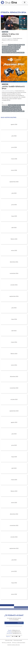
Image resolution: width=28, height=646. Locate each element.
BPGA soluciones (16, 47)
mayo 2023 (14, 456)
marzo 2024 (14, 342)
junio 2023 (14, 445)
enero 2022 (14, 594)
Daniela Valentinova (17, 38)
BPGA (23, 44)
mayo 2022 (14, 582)
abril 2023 (14, 468)
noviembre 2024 (14, 273)
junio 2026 (14, 147)
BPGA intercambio (16, 46)
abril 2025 (14, 227)
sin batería (15, 52)
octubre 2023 (14, 399)
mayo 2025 (14, 216)
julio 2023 (14, 433)
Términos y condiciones (6, 642)
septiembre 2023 (14, 411)
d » (2, 42)
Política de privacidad (17, 640)
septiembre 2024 (14, 296)
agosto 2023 (14, 422)
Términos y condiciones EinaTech (18, 642)
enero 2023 (14, 502)
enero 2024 (14, 365)
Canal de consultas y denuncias (13, 644)
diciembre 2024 (14, 262)
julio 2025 (14, 193)
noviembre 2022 (14, 525)
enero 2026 (14, 170)
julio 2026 (14, 136)
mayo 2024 (14, 319)
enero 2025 (14, 250)
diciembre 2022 (14, 514)
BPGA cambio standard (7, 46)
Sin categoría (5, 31)
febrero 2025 (14, 239)
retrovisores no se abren (7, 52)
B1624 (10, 44)
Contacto (20, 622)
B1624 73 (19, 44)
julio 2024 (14, 307)
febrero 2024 (14, 353)
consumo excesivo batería (7, 49)
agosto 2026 (14, 124)
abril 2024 (14, 330)
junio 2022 (14, 571)
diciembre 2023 (14, 376)
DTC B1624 (16, 49)
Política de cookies (8, 640)
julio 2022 (14, 560)
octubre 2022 (14, 537)
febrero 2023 (14, 491)
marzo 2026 (14, 158)
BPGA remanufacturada (7, 47)
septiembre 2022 (14, 548)
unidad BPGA (21, 52)
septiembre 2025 (14, 181)
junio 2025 (14, 204)
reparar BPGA (13, 51)
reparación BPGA (5, 51)
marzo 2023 (14, 479)
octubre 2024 (14, 284)
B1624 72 (14, 44)
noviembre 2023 (14, 388)
